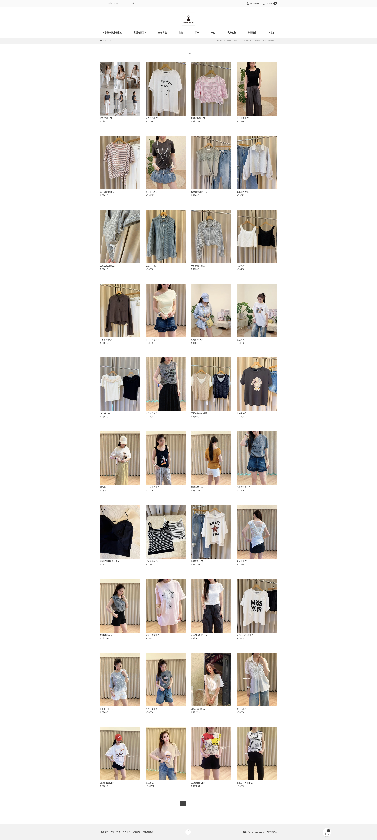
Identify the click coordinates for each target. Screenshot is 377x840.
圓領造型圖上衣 (107, 782)
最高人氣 (248, 41)
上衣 (181, 32)
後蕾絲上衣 (242, 561)
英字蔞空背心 (152, 413)
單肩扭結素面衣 (153, 339)
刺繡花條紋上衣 (198, 118)
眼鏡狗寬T (241, 339)
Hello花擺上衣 (106, 709)
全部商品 (162, 32)
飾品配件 (252, 32)
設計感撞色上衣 (198, 782)
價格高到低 (272, 41)
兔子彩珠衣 (242, 413)
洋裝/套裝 (231, 32)
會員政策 (137, 832)
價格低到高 (259, 41)
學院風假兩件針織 (199, 413)
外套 (213, 32)
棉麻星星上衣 (197, 561)
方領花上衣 (105, 413)
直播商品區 (139, 32)
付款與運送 (116, 832)
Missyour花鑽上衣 (245, 635)
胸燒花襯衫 (242, 709)
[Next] (194, 803)
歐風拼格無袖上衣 (245, 782)
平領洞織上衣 (243, 118)
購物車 (271, 3)
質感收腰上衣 (197, 487)
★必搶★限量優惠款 (112, 32)
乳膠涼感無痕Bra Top (110, 561)
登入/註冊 (254, 3)
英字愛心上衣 (152, 118)
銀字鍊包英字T (152, 192)
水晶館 (271, 32)
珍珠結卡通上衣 (153, 487)
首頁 (102, 40)
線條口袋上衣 (197, 339)
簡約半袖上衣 (106, 118)
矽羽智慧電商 (271, 832)
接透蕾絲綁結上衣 (199, 192)
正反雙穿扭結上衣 (199, 635)
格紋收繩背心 (106, 635)
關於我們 (104, 832)
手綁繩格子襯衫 (198, 266)
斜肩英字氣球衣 (244, 487)
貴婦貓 (103, 487)
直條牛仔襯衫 (152, 266)
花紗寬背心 (242, 266)
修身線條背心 (152, 561)
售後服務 (127, 832)
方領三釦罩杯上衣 (108, 266)
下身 (197, 32)
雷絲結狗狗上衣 (153, 635)
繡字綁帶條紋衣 (107, 192)
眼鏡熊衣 (150, 782)
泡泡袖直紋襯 (243, 192)
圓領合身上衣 (152, 709)
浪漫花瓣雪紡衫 (198, 709)
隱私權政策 (148, 832)
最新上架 (237, 41)
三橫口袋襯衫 (106, 339)
